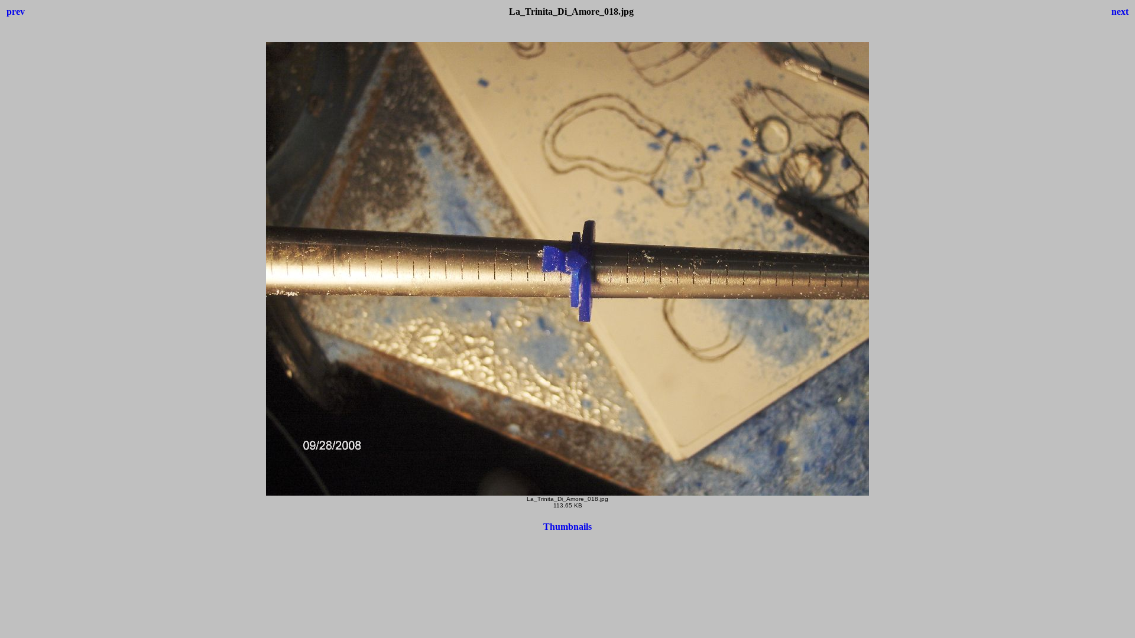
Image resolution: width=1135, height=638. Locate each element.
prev (16, 11)
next (1119, 11)
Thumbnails (567, 527)
